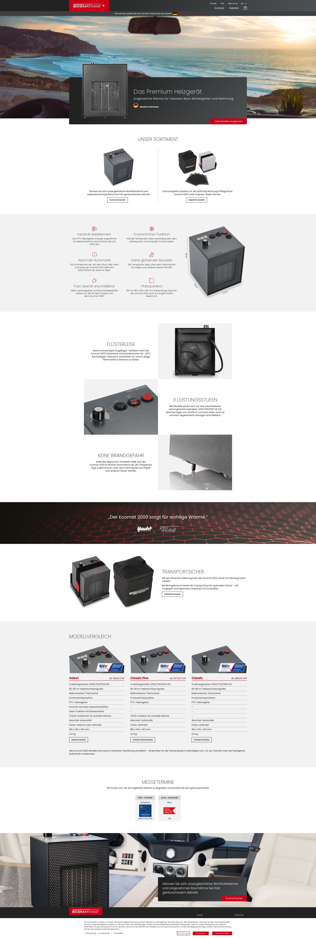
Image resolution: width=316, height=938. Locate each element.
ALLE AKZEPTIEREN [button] (222, 933)
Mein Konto (233, 3)
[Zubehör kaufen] (197, 186)
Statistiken (118, 933)
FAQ (222, 3)
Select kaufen (78, 739)
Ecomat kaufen (117, 199)
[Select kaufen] (96, 672)
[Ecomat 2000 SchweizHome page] (89, 5)
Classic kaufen (201, 739)
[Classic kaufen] (219, 672)
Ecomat (219, 8)
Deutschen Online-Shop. (189, 13)
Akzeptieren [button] (201, 933)
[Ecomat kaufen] (118, 186)
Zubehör (234, 8)
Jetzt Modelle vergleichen (228, 121)
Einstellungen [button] (183, 933)
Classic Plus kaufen (143, 739)
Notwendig (91, 933)
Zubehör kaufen (196, 199)
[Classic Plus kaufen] (158, 672)
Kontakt (213, 3)
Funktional (104, 933)
